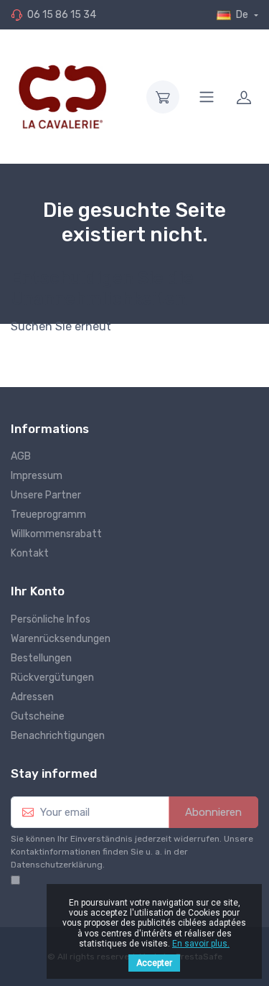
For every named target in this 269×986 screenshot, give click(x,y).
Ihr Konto (38, 591)
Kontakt (30, 553)
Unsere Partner (46, 495)
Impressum (36, 476)
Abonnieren (213, 812)
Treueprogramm (48, 514)
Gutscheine (38, 716)
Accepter (154, 963)
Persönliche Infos (50, 619)
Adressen (32, 697)
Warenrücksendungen (60, 639)
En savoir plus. (201, 944)
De (242, 15)
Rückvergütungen (52, 677)
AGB (21, 456)
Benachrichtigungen (58, 736)
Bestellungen (41, 658)
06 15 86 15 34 (61, 15)
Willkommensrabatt (56, 534)
